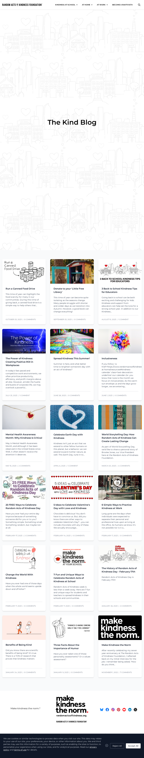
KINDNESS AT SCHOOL (65, 5)
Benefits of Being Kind (19, 645)
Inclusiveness (109, 358)
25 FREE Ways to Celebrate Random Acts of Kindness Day (23, 507)
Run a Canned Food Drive (20, 288)
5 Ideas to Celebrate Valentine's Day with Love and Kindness (72, 507)
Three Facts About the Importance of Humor (66, 647)
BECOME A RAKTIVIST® (122, 5)
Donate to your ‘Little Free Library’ (69, 290)
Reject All (117, 746)
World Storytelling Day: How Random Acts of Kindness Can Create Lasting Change (119, 438)
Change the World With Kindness (19, 576)
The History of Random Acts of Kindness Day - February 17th (119, 570)
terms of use (20, 750)
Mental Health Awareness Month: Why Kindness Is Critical (24, 436)
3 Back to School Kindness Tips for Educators (119, 290)
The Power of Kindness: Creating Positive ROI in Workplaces (19, 362)
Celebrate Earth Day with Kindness (68, 436)
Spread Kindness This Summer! (72, 358)
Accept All (133, 746)
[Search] (139, 4)
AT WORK (101, 5)
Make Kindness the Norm (116, 645)
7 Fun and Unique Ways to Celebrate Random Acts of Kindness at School (69, 578)
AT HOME (86, 5)
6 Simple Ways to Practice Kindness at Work (117, 507)
